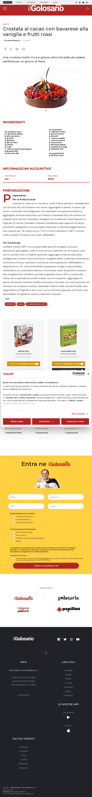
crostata (10, 304)
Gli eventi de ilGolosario (24, 523)
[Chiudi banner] (88, 374)
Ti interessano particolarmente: (23, 529)
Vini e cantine (21, 535)
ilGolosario (7, 2)
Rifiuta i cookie (17, 421)
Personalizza (44, 421)
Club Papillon (43, 2)
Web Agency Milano (18, 791)
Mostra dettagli (78, 414)
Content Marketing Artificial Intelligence (18, 793)
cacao (21, 304)
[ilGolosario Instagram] (87, 2)
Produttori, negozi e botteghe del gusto (30, 538)
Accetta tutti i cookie (75, 421)
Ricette (6, 24)
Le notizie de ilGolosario (24, 517)
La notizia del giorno (23, 520)
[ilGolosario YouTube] (83, 2)
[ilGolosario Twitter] (80, 2)
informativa (45, 558)
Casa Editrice (30, 2)
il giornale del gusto (36, 304)
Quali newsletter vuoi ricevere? (22, 513)
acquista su (23, 364)
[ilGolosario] (46, 7)
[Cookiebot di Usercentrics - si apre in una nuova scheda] (74, 374)
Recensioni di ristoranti (24, 532)
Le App (55, 2)
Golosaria (19, 2)
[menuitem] (23, 695)
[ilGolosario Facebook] (76, 2)
